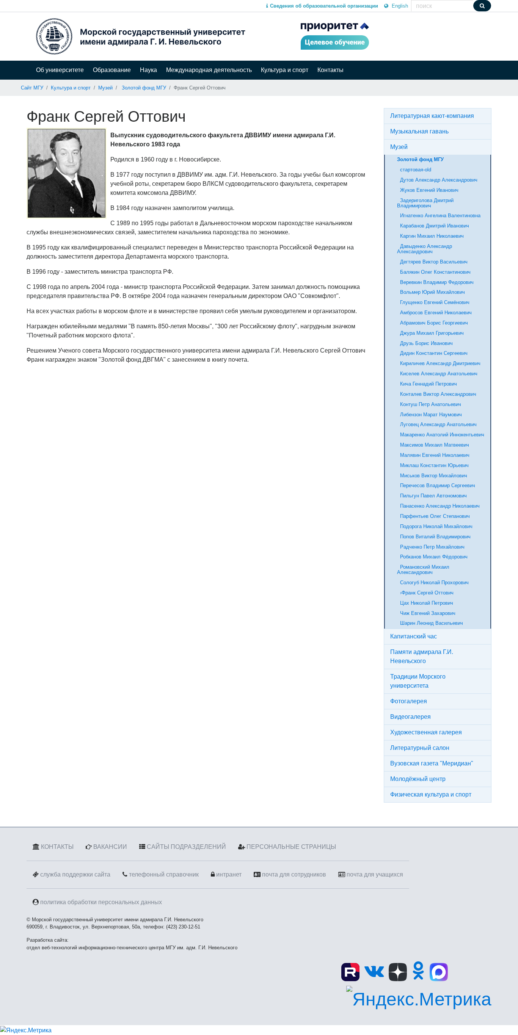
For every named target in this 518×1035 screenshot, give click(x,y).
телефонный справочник (164, 874)
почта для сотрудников (294, 874)
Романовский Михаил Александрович (423, 569)
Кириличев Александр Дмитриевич (438, 363)
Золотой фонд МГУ (144, 88)
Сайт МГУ (32, 88)
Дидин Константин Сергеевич (432, 353)
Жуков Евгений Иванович (427, 190)
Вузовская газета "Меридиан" (431, 763)
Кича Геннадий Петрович (427, 384)
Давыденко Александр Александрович (424, 248)
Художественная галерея (426, 732)
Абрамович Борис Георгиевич (432, 323)
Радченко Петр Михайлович (431, 547)
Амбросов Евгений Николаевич (434, 312)
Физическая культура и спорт (430, 794)
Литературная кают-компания (432, 116)
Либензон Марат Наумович (429, 414)
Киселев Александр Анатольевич (437, 373)
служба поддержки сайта (75, 874)
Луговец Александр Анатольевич (437, 424)
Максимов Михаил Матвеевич (433, 445)
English (399, 6)
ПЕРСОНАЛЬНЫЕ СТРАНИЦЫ (291, 847)
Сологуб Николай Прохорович (433, 582)
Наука (148, 70)
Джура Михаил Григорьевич (430, 333)
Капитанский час (413, 636)
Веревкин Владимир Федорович (435, 282)
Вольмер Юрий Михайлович (431, 292)
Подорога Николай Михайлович (434, 526)
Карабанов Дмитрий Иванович (433, 226)
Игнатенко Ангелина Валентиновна (438, 215)
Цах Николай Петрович (425, 603)
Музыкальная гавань (419, 131)
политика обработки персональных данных (101, 902)
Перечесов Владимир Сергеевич (436, 485)
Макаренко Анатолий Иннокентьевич (440, 435)
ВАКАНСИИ (110, 847)
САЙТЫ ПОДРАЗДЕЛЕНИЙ (186, 847)
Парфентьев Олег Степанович (433, 516)
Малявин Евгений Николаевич (433, 455)
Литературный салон (419, 748)
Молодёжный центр (418, 779)
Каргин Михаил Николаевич (430, 236)
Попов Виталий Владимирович (434, 536)
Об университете (60, 70)
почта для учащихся (375, 874)
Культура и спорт (284, 70)
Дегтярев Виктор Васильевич (432, 262)
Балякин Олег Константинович (434, 272)
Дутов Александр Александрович (437, 180)
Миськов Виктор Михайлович (432, 475)
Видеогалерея (410, 717)
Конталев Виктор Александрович (436, 394)
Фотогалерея (408, 701)
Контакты (330, 70)
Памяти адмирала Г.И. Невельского (421, 656)
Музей (105, 88)
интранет (229, 874)
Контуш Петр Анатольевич (429, 404)
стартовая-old (414, 169)
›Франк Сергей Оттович (425, 593)
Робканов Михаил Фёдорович (432, 557)
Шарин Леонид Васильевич (430, 623)
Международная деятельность (209, 70)
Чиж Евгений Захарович (426, 613)
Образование (112, 70)
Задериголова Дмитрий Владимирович (425, 203)
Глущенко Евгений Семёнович (433, 302)
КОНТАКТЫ (57, 847)
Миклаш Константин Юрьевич (433, 465)
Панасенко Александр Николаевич (438, 506)
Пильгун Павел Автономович (432, 496)
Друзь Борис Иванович (425, 343)
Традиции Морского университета (418, 681)
